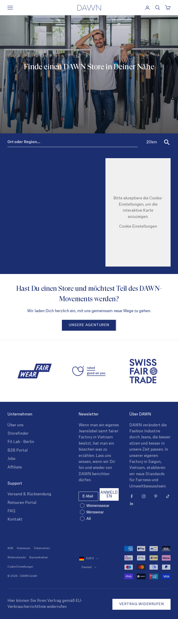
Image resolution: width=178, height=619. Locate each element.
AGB (10, 548)
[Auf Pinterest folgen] (155, 496)
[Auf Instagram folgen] (143, 496)
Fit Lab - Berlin (20, 442)
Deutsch (87, 567)
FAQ (11, 511)
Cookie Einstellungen (138, 226)
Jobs (11, 459)
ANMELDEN (109, 494)
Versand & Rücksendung (29, 494)
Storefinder (18, 433)
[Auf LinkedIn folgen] (131, 503)
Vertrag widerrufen (141, 604)
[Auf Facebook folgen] (131, 496)
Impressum (23, 548)
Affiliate (14, 467)
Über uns (15, 425)
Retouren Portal (21, 503)
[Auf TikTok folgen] (167, 496)
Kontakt (14, 519)
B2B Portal (17, 450)
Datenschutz (42, 548)
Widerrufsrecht (16, 557)
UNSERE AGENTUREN (89, 325)
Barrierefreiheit (38, 557)
